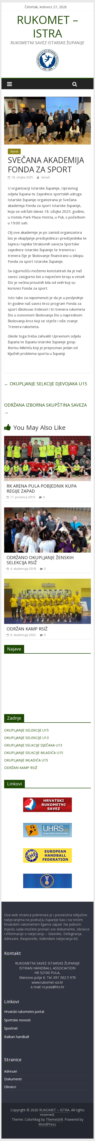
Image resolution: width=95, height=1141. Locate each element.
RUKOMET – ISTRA (47, 26)
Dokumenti (13, 1079)
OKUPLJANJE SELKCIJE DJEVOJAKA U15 (45, 384)
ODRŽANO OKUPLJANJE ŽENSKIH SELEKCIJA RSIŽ (40, 560)
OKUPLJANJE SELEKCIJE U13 (26, 737)
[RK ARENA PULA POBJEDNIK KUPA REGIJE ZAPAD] (47, 438)
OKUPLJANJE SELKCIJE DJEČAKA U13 (33, 745)
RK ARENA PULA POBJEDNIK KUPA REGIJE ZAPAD (41, 488)
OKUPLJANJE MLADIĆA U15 (26, 760)
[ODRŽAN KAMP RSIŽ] (47, 581)
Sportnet (11, 1028)
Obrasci (10, 1086)
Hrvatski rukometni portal (24, 1011)
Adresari (10, 1071)
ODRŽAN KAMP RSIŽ (27, 629)
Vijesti (14, 151)
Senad (45, 177)
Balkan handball (16, 1036)
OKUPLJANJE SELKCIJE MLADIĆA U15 (33, 752)
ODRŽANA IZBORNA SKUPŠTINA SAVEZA (45, 408)
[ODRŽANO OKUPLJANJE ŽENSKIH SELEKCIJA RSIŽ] (47, 510)
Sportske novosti (17, 1020)
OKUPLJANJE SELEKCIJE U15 (26, 730)
